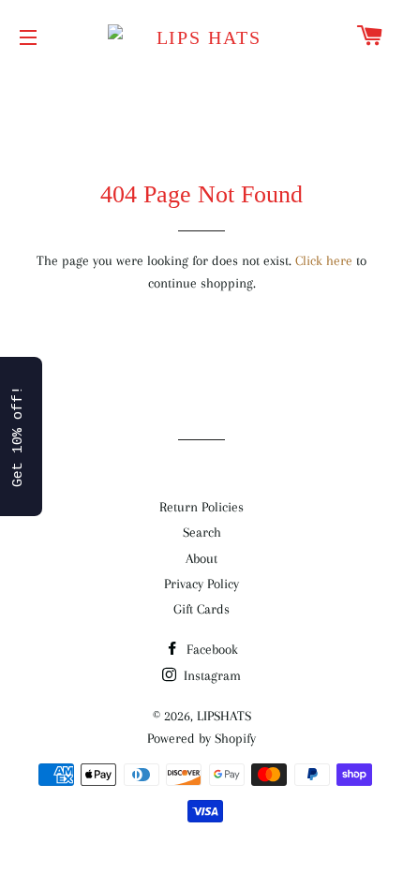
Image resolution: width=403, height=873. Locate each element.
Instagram (210, 675)
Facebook (210, 649)
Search (202, 532)
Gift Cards (201, 608)
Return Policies (201, 506)
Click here (323, 260)
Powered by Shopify (201, 738)
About (201, 558)
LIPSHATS (224, 715)
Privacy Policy (201, 583)
